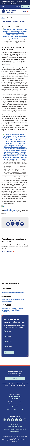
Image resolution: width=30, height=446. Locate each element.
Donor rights (14, 431)
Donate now (9, 353)
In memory (9, 346)
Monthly (8, 331)
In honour (8, 341)
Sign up (15, 379)
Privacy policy (14, 424)
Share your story (7, 251)
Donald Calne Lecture (11, 210)
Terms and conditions (14, 426)
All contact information (14, 410)
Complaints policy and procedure (14, 429)
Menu (25, 11)
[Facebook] (8, 224)
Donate (24, 7)
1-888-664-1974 (6, 2)
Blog (3, 18)
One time (8, 336)
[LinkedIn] (17, 224)
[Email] (22, 224)
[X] (12, 224)
